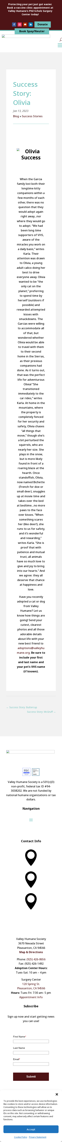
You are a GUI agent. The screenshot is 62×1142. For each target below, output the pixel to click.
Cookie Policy (20, 1137)
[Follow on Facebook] (14, 24)
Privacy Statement (37, 1137)
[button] (57, 1094)
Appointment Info (31, 997)
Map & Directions (31, 952)
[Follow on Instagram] (20, 24)
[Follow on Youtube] (25, 24)
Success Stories (32, 116)
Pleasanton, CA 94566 (31, 988)
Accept (31, 1129)
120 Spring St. (31, 984)
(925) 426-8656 (36, 959)
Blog (16, 116)
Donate (43, 24)
